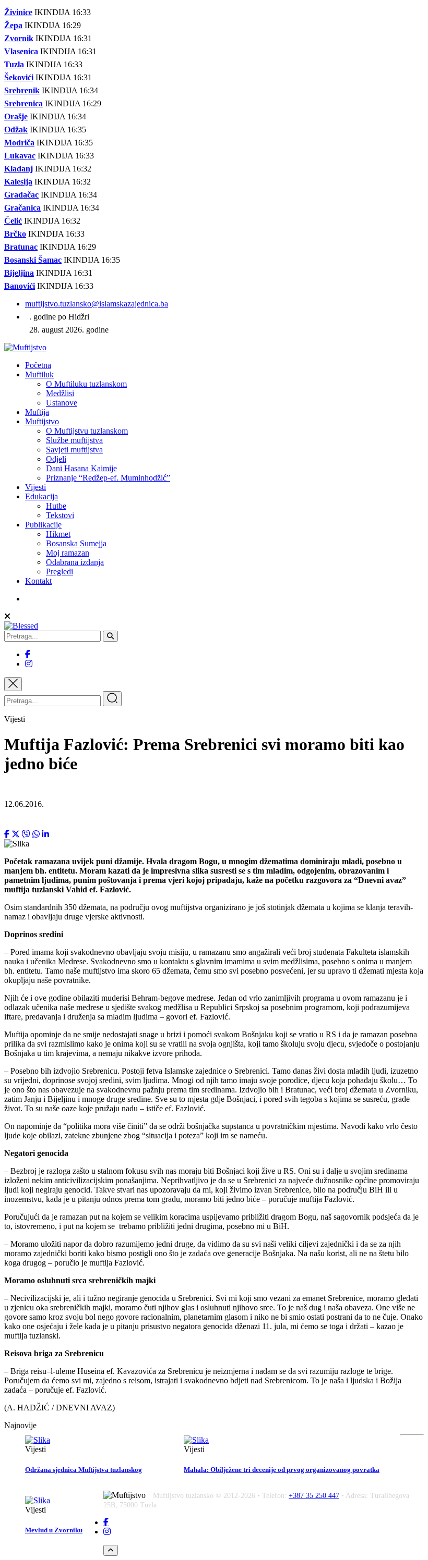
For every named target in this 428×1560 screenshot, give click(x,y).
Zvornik (18, 38)
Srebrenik (22, 90)
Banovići (19, 285)
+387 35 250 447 (314, 1496)
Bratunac (21, 246)
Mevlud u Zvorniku (53, 1530)
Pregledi (59, 571)
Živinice (18, 12)
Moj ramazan (67, 552)
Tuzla (14, 64)
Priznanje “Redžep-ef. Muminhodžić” (108, 477)
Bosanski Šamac (33, 259)
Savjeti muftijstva (74, 449)
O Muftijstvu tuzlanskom (87, 430)
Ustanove (61, 402)
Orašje (16, 116)
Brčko (15, 233)
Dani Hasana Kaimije (81, 468)
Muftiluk (39, 374)
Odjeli (56, 459)
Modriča (19, 142)
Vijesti (35, 487)
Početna (38, 365)
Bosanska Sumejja (76, 543)
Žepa (13, 25)
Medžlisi (60, 393)
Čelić (13, 220)
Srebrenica (23, 103)
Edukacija (41, 496)
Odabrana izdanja (75, 562)
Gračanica (22, 207)
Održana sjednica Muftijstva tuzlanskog (83, 1469)
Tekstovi (60, 515)
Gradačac (21, 194)
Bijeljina (19, 272)
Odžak (16, 129)
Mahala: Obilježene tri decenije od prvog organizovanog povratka (281, 1469)
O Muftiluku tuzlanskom (86, 383)
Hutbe (56, 505)
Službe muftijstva (74, 440)
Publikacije (43, 524)
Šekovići (18, 77)
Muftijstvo (42, 421)
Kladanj (18, 168)
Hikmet (58, 534)
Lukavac (19, 155)
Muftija (37, 412)
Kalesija (18, 181)
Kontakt (38, 580)
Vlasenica (21, 51)
